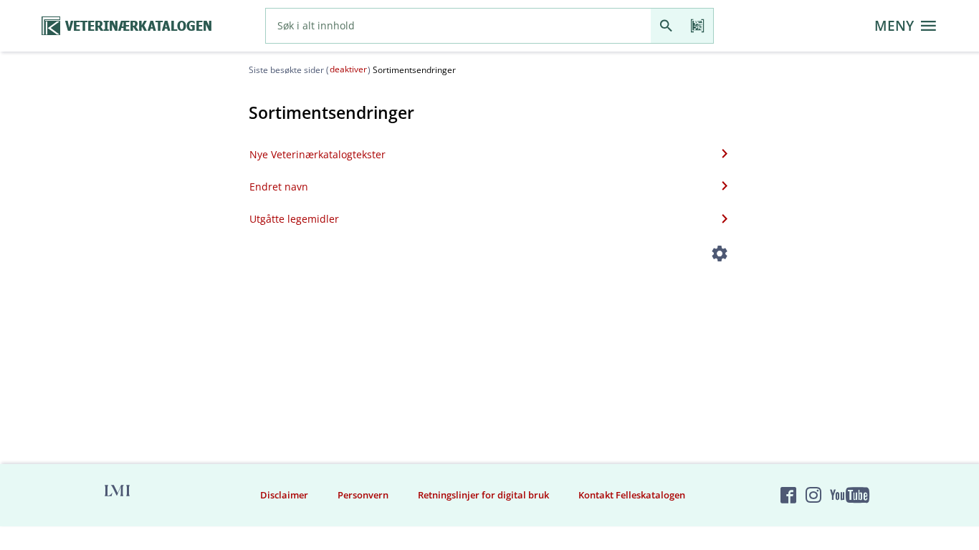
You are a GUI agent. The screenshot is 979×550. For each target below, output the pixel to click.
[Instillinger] (720, 256)
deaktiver (348, 69)
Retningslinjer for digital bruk (483, 494)
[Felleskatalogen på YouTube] (849, 495)
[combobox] (458, 26)
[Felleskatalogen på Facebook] (788, 495)
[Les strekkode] (697, 26)
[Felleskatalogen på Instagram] (813, 495)
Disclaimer (284, 494)
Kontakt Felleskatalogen (631, 494)
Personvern (363, 494)
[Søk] (666, 26)
